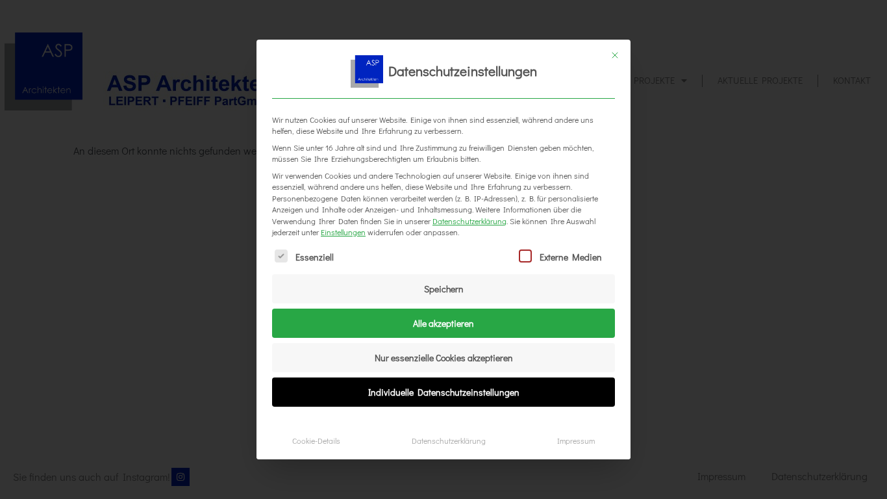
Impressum (576, 440)
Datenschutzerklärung (469, 221)
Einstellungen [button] (343, 232)
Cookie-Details (316, 440)
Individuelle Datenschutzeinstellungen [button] (443, 392)
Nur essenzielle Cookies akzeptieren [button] (444, 358)
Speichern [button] (444, 289)
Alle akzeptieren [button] (443, 323)
